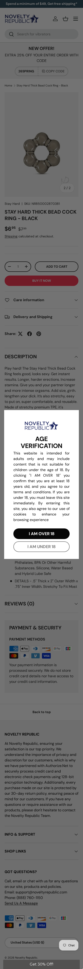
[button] (41, 964)
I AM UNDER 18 (41, 546)
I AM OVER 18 (41, 534)
